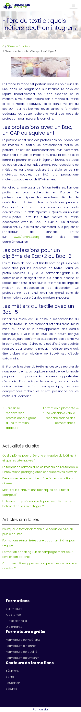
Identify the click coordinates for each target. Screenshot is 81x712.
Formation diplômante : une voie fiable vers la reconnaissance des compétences (59, 415)
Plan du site (40, 709)
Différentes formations (18, 46)
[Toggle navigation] (73, 6)
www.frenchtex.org (26, 237)
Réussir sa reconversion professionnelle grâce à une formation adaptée (21, 418)
